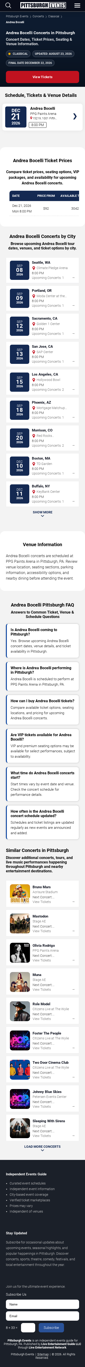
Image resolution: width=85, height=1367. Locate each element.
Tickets (75, 107)
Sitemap (43, 1354)
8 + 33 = (11, 1328)
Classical (53, 16)
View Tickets (42, 77)
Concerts (38, 16)
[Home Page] (43, 5)
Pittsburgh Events (17, 16)
